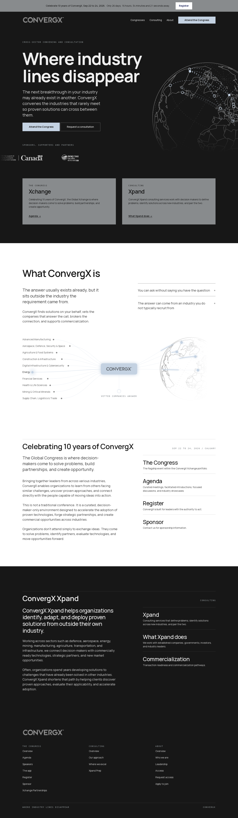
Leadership (161, 764)
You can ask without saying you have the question (174, 290)
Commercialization (166, 659)
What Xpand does (140, 216)
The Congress (160, 462)
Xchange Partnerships (34, 790)
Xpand (136, 191)
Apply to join (161, 784)
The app (26, 770)
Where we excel (97, 764)
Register (184, 5)
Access (159, 770)
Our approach (96, 757)
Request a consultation (80, 126)
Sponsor (153, 522)
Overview (27, 751)
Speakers (27, 764)
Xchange (40, 191)
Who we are (161, 757)
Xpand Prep (95, 770)
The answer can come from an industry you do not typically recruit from (171, 305)
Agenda (35, 216)
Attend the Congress (197, 19)
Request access (164, 777)
